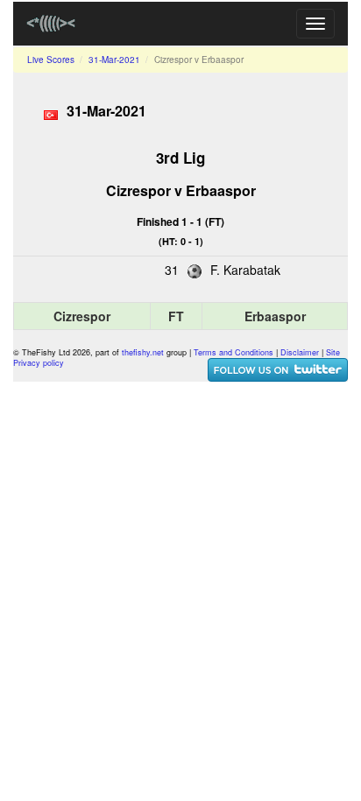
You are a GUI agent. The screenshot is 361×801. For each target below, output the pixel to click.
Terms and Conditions (233, 352)
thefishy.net (143, 352)
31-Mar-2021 (114, 59)
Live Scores (50, 59)
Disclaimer (299, 352)
